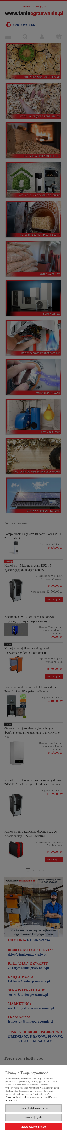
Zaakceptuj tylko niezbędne (33, 1108)
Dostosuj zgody (33, 1117)
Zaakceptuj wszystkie (33, 1126)
